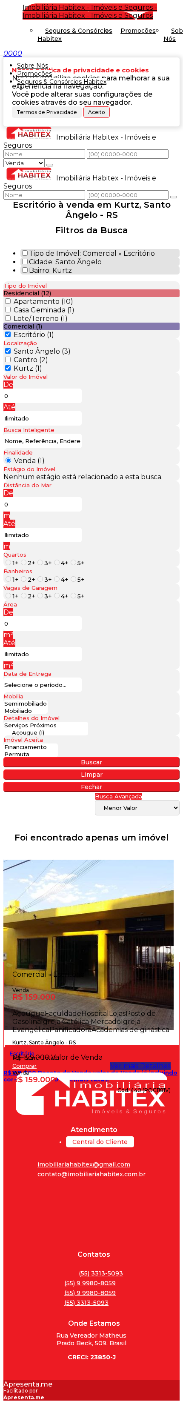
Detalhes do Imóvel (31, 718)
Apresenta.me (27, 1384)
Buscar (91, 762)
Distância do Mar (27, 485)
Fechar (91, 787)
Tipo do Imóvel (25, 285)
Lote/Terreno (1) (41, 319)
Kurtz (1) (28, 368)
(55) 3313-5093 (101, 1273)
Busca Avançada (118, 796)
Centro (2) (31, 360)
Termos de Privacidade (47, 112)
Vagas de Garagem (30, 587)
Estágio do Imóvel (29, 469)
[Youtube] (91, 1214)
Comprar (24, 1065)
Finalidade (18, 452)
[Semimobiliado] (25, 703)
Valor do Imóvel (25, 376)
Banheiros (17, 571)
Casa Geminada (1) (44, 310)
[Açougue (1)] (45, 732)
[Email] (91, 1227)
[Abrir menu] (2, 53)
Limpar (92, 774)
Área (10, 604)
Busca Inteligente (28, 429)
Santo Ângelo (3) (42, 351)
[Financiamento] (30, 747)
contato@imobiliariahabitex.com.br (91, 1174)
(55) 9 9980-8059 (90, 1283)
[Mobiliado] (25, 711)
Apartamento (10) (43, 301)
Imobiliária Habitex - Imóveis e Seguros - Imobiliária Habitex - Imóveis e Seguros (90, 11)
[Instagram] (91, 1239)
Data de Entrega (27, 673)
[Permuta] (30, 754)
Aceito (96, 112)
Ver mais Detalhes (140, 1066)
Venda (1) (29, 461)
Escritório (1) (34, 335)
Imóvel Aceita (23, 739)
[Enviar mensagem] (49, 165)
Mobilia (13, 696)
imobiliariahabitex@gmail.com (83, 1164)
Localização (20, 343)
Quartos (14, 554)
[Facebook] (91, 1201)
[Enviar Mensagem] (173, 197)
